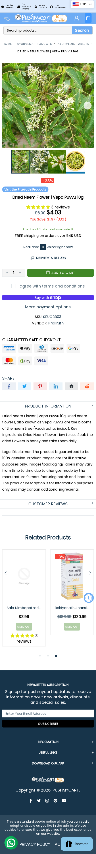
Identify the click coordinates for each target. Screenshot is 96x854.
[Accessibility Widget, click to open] (89, 598)
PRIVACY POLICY (35, 844)
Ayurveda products (34, 44)
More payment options (48, 307)
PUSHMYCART (41, 18)
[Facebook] (31, 800)
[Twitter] (39, 800)
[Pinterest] (55, 800)
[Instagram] (47, 800)
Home (7, 44)
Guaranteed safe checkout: (32, 340)
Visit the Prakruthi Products (25, 189)
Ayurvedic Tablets (73, 44)
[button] (38, 207)
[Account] (76, 18)
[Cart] (88, 18)
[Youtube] (64, 800)
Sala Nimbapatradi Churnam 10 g (24, 607)
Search (82, 30)
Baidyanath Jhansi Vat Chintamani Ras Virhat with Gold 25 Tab (72, 607)
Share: (8, 378)
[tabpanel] (24, 601)
